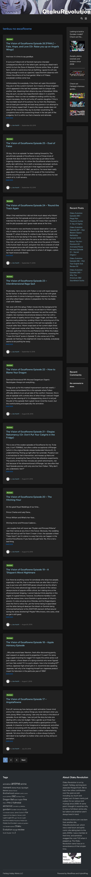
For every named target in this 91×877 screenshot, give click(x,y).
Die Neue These (20, 796)
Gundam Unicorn (16, 809)
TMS (13, 833)
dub (15, 800)
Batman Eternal (13, 790)
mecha (11, 820)
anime (15, 783)
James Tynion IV (20, 812)
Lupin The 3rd (18, 818)
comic (22, 793)
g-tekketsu (22, 806)
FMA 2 (9, 803)
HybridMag (83, 873)
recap (15, 830)
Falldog (72, 785)
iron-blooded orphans (8, 812)
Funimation (16, 806)
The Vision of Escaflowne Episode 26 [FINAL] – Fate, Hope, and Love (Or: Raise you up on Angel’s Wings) (32, 46)
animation (7, 784)
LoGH (24, 815)
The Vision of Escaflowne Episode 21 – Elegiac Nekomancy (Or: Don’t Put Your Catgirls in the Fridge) (30, 434)
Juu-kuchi (15, 125)
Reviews (9, 39)
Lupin (5, 818)
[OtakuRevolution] (45, 7)
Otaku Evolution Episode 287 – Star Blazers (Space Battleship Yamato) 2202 (77, 232)
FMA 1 (4, 803)
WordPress (71, 873)
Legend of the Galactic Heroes (12, 815)
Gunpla (24, 809)
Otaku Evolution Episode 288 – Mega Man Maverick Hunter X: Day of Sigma (76, 218)
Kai (26, 812)
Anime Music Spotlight (20, 788)
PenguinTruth (76, 788)
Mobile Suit (23, 820)
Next (23, 760)
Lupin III (10, 818)
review (21, 829)
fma (25, 799)
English (20, 800)
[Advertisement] (77, 162)
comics (8, 796)
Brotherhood (8, 793)
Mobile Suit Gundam (10, 823)
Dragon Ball (8, 799)
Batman (5, 791)
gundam (7, 809)
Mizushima (17, 820)
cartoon (17, 793)
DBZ (14, 796)
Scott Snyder (7, 833)
